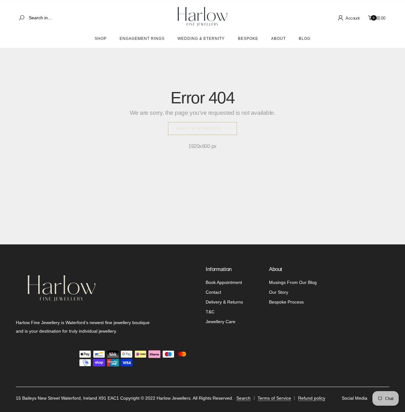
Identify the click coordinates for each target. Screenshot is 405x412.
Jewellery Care (220, 321)
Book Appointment (224, 282)
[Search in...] (23, 18)
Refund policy (311, 398)
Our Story (278, 292)
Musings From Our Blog (293, 282)
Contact (213, 292)
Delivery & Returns (224, 301)
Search (243, 398)
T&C (210, 311)
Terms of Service (274, 398)
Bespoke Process (286, 301)
